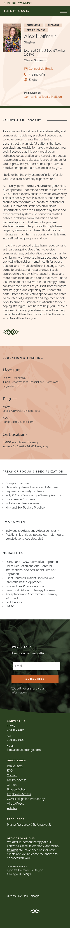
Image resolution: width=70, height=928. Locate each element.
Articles (12, 808)
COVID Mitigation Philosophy (26, 799)
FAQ (10, 770)
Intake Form (15, 766)
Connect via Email (41, 68)
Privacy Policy (16, 789)
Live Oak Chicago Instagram (9, 3)
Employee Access (19, 794)
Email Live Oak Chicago (14, 3)
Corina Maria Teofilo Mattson (43, 96)
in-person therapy (31, 842)
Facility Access (16, 780)
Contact (12, 775)
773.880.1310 (25, 3)
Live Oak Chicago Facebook (4, 3)
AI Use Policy (15, 803)
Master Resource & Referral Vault (29, 824)
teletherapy (36, 846)
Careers (12, 784)
